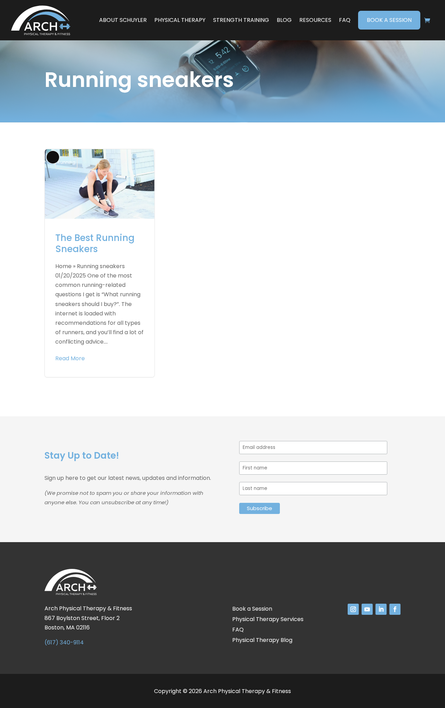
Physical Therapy (179, 20)
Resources (315, 20)
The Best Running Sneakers (99, 263)
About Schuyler (123, 20)
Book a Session (389, 20)
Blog (284, 20)
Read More (70, 358)
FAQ (344, 20)
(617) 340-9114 (64, 642)
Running (66, 162)
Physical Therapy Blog (262, 641)
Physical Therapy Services (268, 620)
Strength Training (241, 20)
